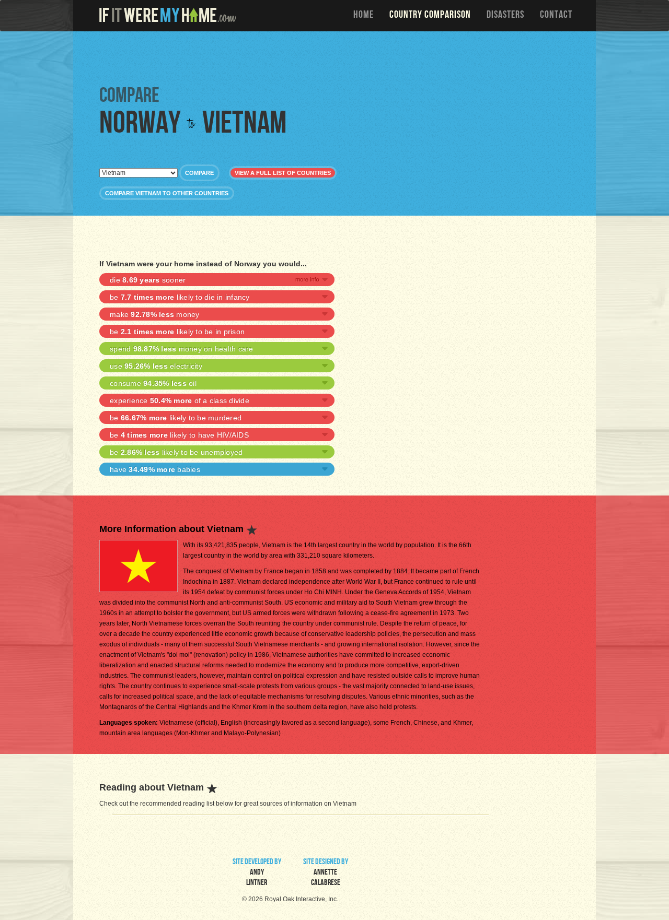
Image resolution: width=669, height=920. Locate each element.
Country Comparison (430, 15)
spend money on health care (181, 349)
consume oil (153, 383)
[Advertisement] (337, 57)
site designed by (325, 873)
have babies (155, 469)
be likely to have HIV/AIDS (179, 435)
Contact (556, 15)
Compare (199, 173)
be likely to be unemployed (176, 452)
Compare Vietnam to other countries (166, 193)
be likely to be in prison (177, 331)
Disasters (505, 15)
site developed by (257, 873)
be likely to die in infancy (180, 297)
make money (155, 314)
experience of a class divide (179, 400)
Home (363, 15)
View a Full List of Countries (283, 173)
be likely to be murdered (175, 418)
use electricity (156, 366)
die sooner (148, 280)
